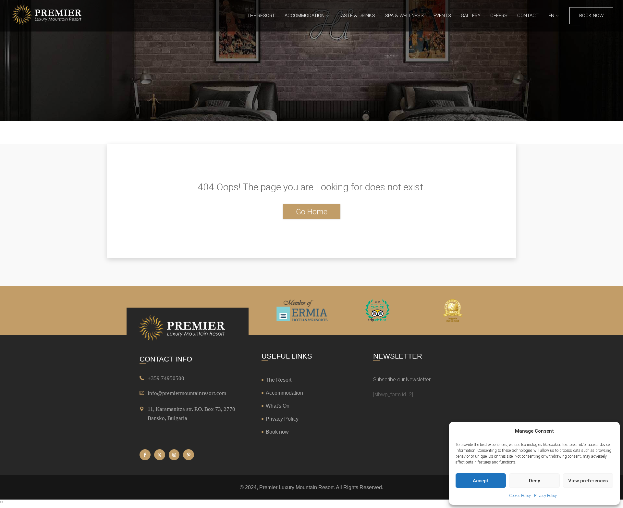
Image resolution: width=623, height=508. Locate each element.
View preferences (588, 481)
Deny (534, 481)
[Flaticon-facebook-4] (145, 454)
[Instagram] (174, 454)
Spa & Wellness (404, 16)
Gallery (471, 16)
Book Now (591, 16)
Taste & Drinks (356, 16)
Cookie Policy (520, 495)
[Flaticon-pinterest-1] (188, 454)
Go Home (311, 211)
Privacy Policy (545, 495)
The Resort (261, 16)
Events (442, 16)
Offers (498, 16)
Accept (481, 481)
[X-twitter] (159, 454)
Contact (528, 16)
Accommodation (304, 16)
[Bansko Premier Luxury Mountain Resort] (46, 15)
